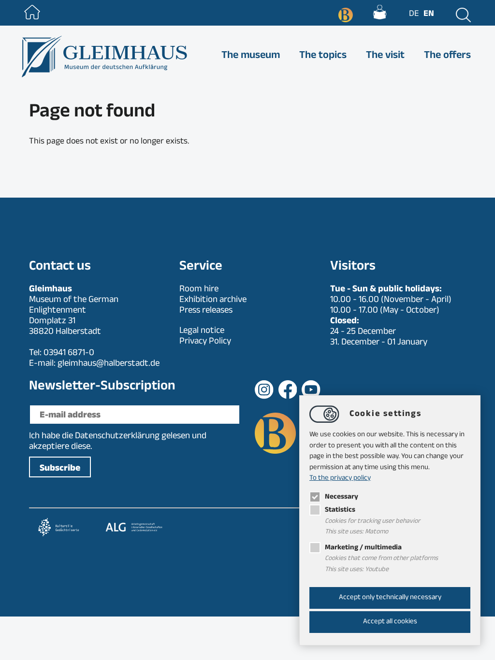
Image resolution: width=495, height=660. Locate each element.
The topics (323, 56)
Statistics (340, 510)
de (414, 14)
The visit (385, 56)
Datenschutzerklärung (117, 437)
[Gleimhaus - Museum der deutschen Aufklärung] (103, 56)
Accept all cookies (390, 622)
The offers (447, 56)
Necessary (341, 497)
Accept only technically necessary (390, 598)
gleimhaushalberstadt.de (109, 364)
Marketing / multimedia (363, 548)
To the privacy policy (340, 479)
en (428, 14)
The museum (250, 56)
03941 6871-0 (69, 353)
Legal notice (201, 331)
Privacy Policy (205, 342)
